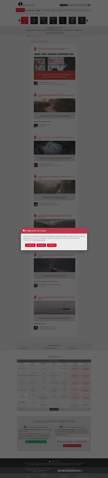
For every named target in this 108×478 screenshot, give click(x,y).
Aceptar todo (52, 245)
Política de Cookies (40, 240)
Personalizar (41, 245)
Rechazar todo (30, 245)
